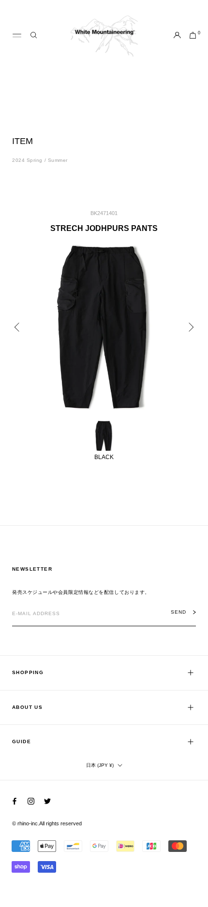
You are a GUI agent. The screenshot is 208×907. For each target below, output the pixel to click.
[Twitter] (47, 800)
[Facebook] (14, 800)
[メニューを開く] (17, 36)
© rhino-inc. (25, 823)
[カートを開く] (193, 36)
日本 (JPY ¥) (100, 765)
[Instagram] (31, 800)
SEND (178, 612)
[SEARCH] (33, 35)
